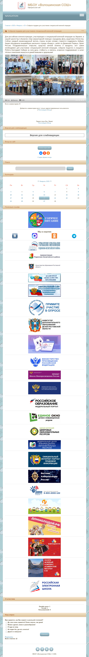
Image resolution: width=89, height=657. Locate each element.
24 (11, 201)
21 (55, 198)
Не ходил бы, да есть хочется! (18, 629)
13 (44, 195)
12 (33, 195)
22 (67, 198)
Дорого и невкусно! (14, 631)
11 (22, 195)
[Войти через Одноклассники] (48, 153)
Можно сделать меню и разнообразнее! (21, 625)
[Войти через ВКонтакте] (40, 153)
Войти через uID (44, 148)
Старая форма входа (44, 157)
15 (67, 195)
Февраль (19, 25)
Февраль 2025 (45, 181)
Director (15, 100)
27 (44, 201)
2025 (13, 25)
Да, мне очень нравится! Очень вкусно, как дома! (25, 622)
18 (22, 198)
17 (11, 198)
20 (25, 25)
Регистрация (42, 110)
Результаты (9, 637)
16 (78, 195)
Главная (7, 25)
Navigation (11, 16)
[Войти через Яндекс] (44, 153)
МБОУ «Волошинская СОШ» (49, 5)
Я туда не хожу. (13, 627)
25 (22, 201)
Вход (49, 110)
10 (11, 195)
